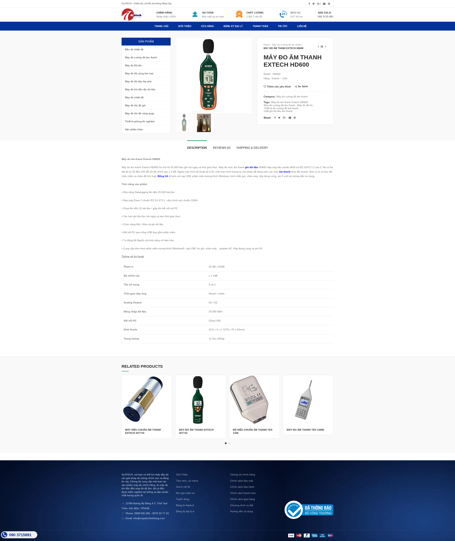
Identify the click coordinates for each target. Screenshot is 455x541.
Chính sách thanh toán (243, 493)
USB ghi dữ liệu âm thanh (278, 111)
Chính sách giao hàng (242, 499)
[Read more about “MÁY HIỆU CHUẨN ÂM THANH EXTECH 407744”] (169, 381)
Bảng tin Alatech (185, 505)
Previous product (318, 46)
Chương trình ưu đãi (241, 505)
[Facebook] (309, 3)
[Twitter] (313, 3)
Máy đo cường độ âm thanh (286, 44)
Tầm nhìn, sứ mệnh (187, 480)
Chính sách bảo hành (242, 486)
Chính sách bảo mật (241, 480)
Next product (325, 46)
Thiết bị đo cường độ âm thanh (281, 108)
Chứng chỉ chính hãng (242, 474)
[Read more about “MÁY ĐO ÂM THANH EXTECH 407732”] (223, 381)
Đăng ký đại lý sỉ (185, 511)
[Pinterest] (329, 3)
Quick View (169, 389)
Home (267, 44)
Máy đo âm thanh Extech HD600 (289, 102)
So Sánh (303, 86)
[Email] (324, 3)
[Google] (319, 3)
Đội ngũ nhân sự (185, 493)
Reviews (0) (221, 147)
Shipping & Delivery (252, 147)
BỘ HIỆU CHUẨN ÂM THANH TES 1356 (252, 431)
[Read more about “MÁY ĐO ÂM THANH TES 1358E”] (330, 381)
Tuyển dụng (182, 499)
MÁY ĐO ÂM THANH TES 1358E (305, 429)
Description (197, 147)
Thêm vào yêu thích (279, 86)
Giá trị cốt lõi (183, 486)
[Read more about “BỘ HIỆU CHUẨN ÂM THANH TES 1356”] (276, 381)
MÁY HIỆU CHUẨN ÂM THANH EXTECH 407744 (143, 431)
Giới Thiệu (182, 474)
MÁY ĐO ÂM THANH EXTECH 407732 (196, 431)
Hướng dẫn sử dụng (241, 511)
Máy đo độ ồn (305, 105)
